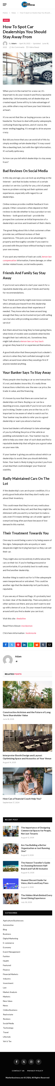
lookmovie (31, 633)
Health (6, 961)
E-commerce (8, 943)
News (6, 20)
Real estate (8, 1014)
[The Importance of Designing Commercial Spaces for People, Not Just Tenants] (10, 831)
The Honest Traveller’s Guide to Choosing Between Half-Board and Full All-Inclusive (35, 865)
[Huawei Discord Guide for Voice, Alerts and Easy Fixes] (10, 883)
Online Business (10, 1010)
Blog (5, 929)
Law (4, 987)
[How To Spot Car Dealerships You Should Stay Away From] (27, 69)
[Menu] (4, 4)
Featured (7, 965)
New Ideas (7, 1001)
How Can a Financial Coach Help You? (22, 798)
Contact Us (18, 1071)
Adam (14, 43)
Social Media (8, 1023)
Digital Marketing (10, 938)
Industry (7, 978)
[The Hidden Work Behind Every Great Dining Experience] (10, 899)
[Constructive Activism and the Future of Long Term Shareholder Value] (27, 694)
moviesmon (26, 625)
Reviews (6, 1019)
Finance (6, 970)
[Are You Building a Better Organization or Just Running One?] (10, 848)
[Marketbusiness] (27, 4)
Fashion (6, 956)
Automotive (8, 925)
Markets (6, 996)
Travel (5, 1032)
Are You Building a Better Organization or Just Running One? (35, 848)
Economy (7, 947)
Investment (8, 983)
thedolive (21, 618)
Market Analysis (10, 992)
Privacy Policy (35, 1071)
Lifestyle (7, 1037)
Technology (8, 1028)
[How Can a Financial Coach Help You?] (27, 781)
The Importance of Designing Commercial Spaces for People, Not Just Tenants (36, 830)
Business (7, 934)
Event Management (11, 952)
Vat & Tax (7, 1041)
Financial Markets (10, 974)
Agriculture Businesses (13, 920)
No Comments (18, 47)
